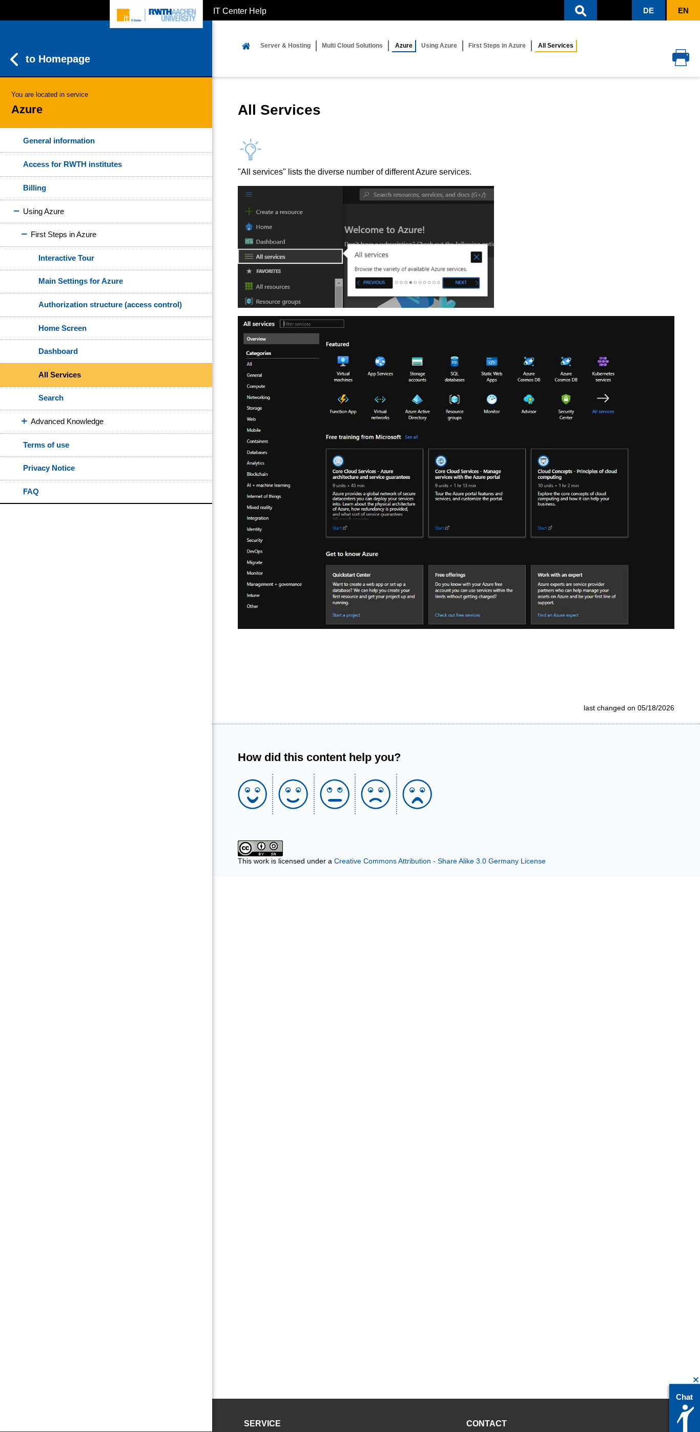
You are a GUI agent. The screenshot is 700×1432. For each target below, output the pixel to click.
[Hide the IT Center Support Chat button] (696, 1380)
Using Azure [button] (43, 211)
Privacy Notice (49, 468)
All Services (59, 374)
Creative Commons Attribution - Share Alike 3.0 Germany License (440, 861)
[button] (580, 10)
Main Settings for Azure (80, 281)
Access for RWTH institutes (72, 164)
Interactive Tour (66, 258)
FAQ (31, 491)
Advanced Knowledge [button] (67, 421)
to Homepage (58, 59)
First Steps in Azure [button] (63, 234)
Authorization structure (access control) (110, 304)
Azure (404, 45)
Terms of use (46, 444)
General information (59, 140)
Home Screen (62, 328)
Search (51, 397)
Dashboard (58, 351)
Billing (34, 187)
